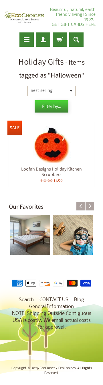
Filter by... (51, 106)
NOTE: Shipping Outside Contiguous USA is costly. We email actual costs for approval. (51, 320)
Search (26, 300)
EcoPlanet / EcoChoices (58, 368)
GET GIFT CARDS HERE (74, 25)
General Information (51, 306)
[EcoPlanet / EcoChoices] (24, 17)
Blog (79, 300)
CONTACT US (53, 300)
